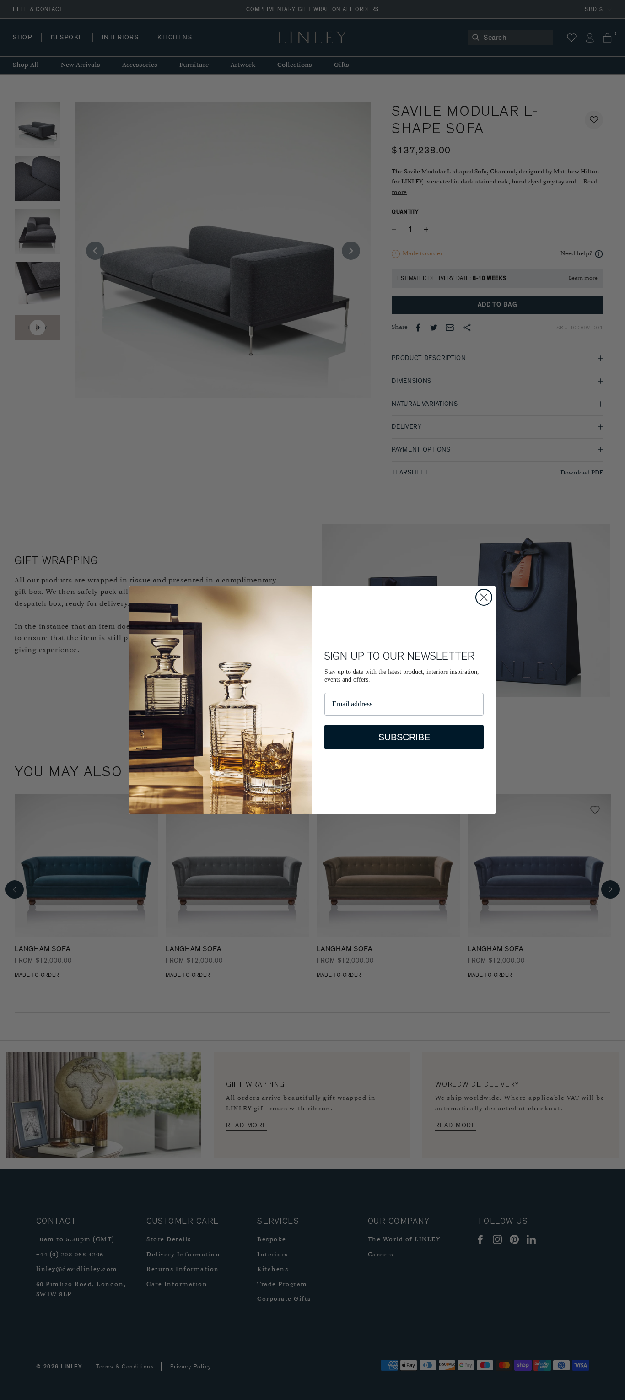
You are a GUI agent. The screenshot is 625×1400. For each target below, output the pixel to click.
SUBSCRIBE (404, 737)
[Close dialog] (484, 597)
